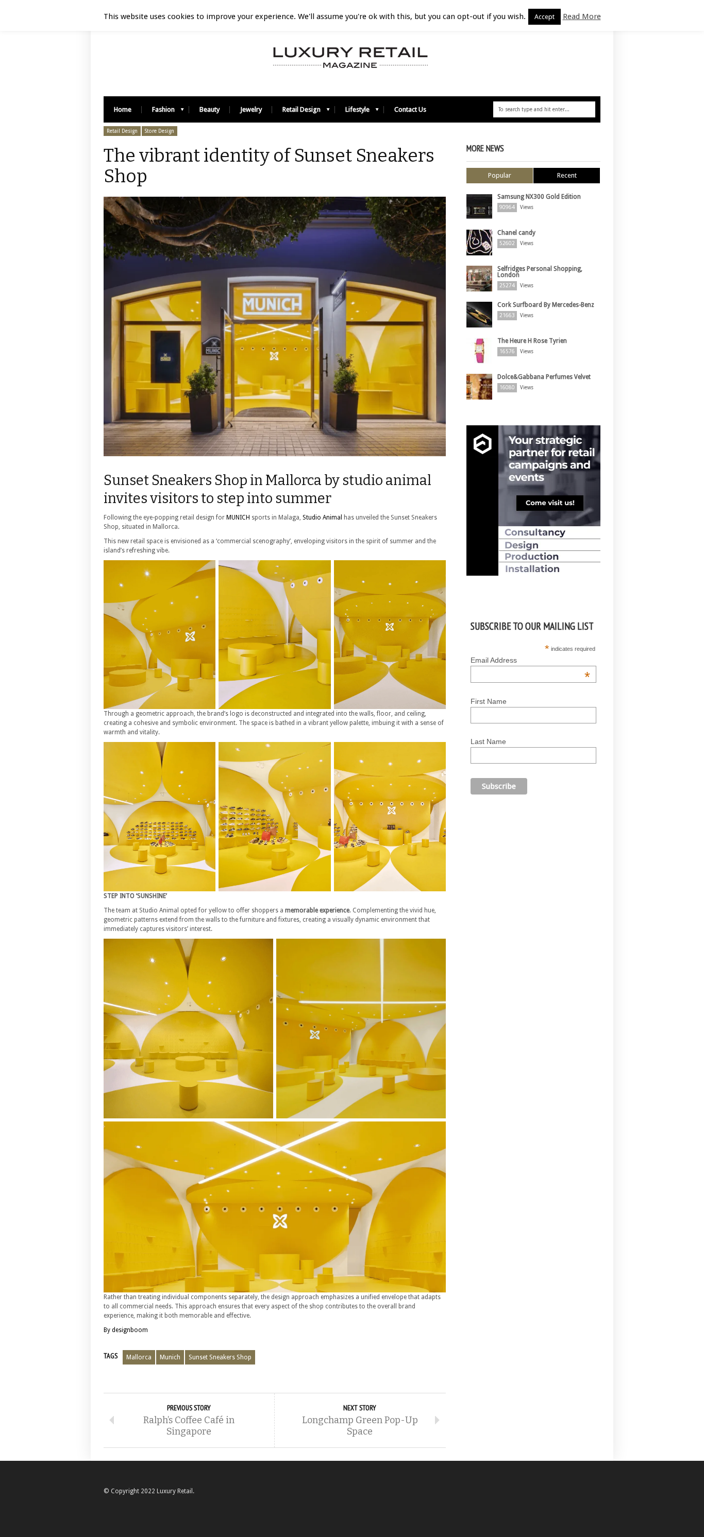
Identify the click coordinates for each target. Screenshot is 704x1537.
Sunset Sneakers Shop (220, 1357)
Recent (567, 175)
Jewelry (251, 109)
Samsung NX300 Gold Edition (539, 196)
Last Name (488, 741)
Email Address (530, 660)
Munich (170, 1357)
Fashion (158, 112)
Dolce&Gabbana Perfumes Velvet (544, 377)
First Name (489, 701)
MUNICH (238, 517)
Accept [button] (544, 17)
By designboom (126, 1330)
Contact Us (410, 109)
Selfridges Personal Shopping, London (539, 272)
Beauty (209, 109)
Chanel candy (516, 232)
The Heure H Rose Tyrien (532, 340)
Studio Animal (323, 517)
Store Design (159, 131)
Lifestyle (352, 112)
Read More (582, 16)
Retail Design (296, 112)
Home (122, 109)
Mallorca (139, 1357)
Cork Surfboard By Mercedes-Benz (545, 304)
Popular (499, 175)
